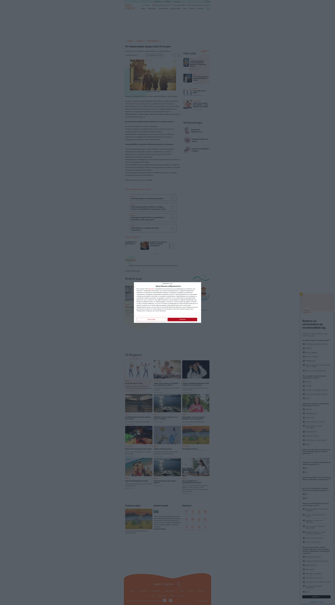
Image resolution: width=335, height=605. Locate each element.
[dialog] (167, 302)
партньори (151, 288)
